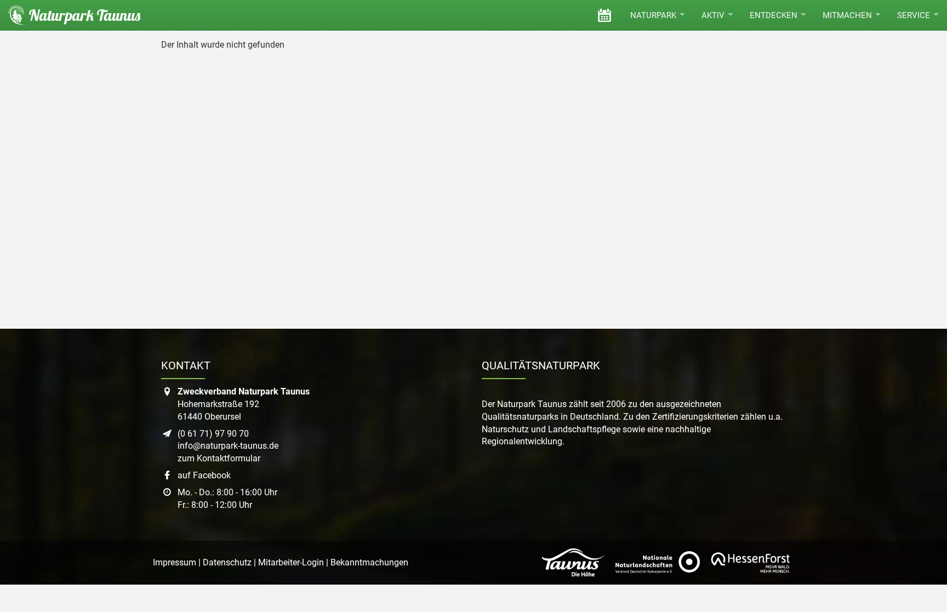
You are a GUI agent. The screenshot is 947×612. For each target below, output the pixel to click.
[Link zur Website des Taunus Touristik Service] (573, 563)
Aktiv (712, 15)
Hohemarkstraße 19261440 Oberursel (244, 404)
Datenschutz (227, 562)
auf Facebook (204, 475)
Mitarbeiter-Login (291, 562)
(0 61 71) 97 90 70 (213, 433)
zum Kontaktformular (219, 458)
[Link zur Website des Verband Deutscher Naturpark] (657, 563)
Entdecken (773, 15)
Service (913, 15)
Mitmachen (847, 15)
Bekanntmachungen (369, 562)
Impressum (174, 562)
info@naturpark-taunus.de (228, 446)
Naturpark (653, 15)
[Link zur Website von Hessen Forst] (750, 563)
